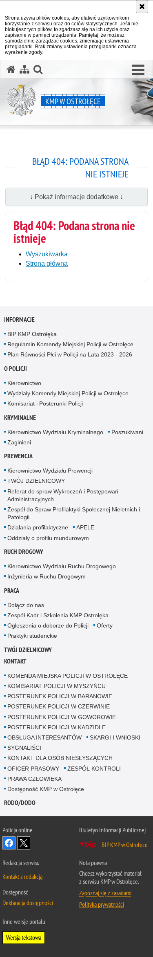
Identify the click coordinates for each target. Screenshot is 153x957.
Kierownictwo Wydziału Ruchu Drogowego (61, 566)
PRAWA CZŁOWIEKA (34, 778)
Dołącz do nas (25, 605)
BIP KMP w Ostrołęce (125, 844)
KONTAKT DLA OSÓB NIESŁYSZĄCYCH (60, 758)
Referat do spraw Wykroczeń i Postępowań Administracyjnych (62, 495)
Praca (11, 590)
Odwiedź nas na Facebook (9, 842)
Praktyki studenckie (32, 635)
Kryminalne (20, 417)
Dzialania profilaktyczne (37, 527)
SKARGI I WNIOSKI (115, 737)
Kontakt (15, 661)
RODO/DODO (19, 802)
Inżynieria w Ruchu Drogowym (46, 576)
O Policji (15, 368)
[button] (138, 70)
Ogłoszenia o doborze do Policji (48, 625)
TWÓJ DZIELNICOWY (36, 480)
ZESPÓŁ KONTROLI (94, 768)
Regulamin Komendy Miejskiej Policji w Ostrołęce (70, 344)
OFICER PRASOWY (33, 768)
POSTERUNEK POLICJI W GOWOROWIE (61, 717)
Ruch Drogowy (23, 551)
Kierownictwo (24, 383)
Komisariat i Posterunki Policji (45, 403)
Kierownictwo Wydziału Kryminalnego (55, 432)
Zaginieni (19, 442)
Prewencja (18, 456)
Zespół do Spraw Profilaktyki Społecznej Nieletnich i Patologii (73, 513)
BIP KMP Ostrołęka (32, 334)
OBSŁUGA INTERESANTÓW (44, 737)
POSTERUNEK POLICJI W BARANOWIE (59, 696)
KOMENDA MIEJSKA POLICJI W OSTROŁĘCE (67, 675)
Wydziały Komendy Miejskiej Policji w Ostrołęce (68, 393)
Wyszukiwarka (47, 254)
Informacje (19, 319)
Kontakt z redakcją (22, 876)
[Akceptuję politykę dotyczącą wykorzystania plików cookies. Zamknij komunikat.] (142, 6)
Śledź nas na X (23, 842)
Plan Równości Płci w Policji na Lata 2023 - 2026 (69, 354)
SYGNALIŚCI (24, 747)
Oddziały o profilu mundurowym (48, 538)
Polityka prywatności (101, 904)
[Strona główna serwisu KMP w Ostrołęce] (11, 69)
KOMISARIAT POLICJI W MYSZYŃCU (56, 686)
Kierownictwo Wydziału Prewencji (50, 470)
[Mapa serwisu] (24, 69)
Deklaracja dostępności (27, 903)
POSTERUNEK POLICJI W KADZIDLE (56, 727)
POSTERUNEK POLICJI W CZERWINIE (58, 706)
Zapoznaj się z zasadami (105, 893)
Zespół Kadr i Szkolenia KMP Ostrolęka (58, 615)
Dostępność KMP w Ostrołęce (45, 789)
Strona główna (47, 263)
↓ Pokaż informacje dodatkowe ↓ (76, 196)
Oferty (105, 625)
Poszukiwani (127, 432)
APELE (85, 527)
